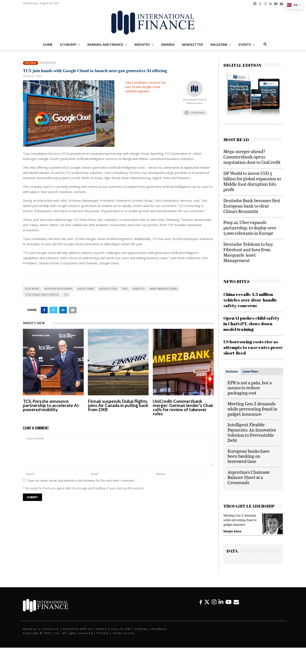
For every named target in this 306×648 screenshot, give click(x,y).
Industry (142, 44)
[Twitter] (207, 602)
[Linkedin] (221, 602)
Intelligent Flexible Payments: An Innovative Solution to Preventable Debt (252, 432)
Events (245, 44)
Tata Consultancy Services (41, 294)
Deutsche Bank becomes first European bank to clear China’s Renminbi (251, 205)
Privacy (103, 633)
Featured (30, 62)
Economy (68, 44)
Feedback (159, 629)
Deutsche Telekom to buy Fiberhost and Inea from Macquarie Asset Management (248, 252)
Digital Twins (85, 288)
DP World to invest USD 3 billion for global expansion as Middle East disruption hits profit (252, 181)
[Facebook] (200, 602)
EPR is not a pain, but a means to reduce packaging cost (250, 388)
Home (48, 44)
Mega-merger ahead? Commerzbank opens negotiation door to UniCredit (252, 156)
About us (30, 629)
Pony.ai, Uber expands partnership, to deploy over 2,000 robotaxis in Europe (249, 227)
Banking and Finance (105, 44)
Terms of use (123, 633)
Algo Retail (32, 288)
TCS (66, 294)
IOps (125, 288)
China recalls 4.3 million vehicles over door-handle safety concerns (250, 300)
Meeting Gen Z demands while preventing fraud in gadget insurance (252, 409)
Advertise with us (77, 629)
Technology (47, 62)
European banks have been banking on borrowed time (249, 456)
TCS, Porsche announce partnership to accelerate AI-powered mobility (51, 405)
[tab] (231, 371)
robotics (138, 288)
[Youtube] (228, 602)
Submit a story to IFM (113, 629)
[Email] (236, 602)
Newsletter (192, 44)
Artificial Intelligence (58, 288)
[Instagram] (214, 602)
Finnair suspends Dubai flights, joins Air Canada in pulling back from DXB (118, 405)
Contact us (50, 629)
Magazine (219, 44)
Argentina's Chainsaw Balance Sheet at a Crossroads (249, 477)
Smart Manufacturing (163, 288)
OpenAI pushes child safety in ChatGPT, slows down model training (251, 323)
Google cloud (108, 288)
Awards (167, 44)
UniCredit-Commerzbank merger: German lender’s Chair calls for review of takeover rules (183, 407)
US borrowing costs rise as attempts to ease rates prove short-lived (253, 347)
